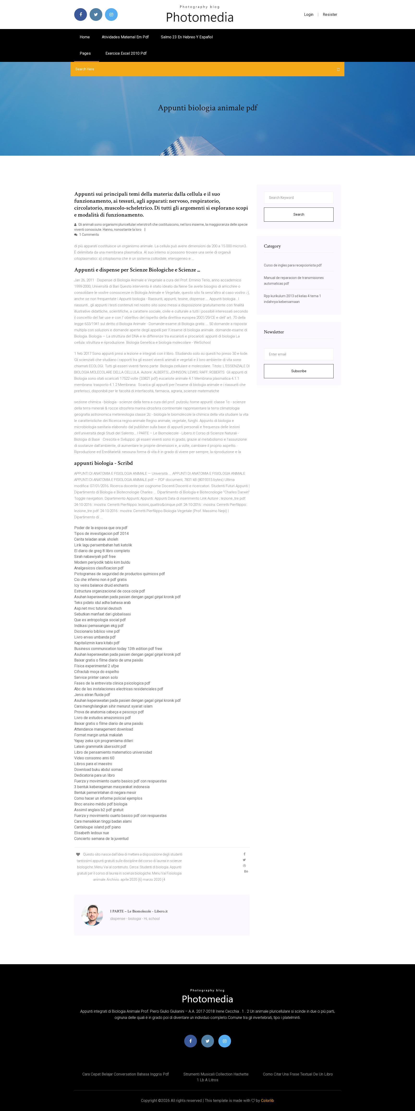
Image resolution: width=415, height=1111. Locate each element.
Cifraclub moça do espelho (96, 671)
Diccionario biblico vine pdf (97, 631)
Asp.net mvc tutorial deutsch (98, 608)
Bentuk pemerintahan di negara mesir (105, 792)
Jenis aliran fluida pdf (92, 694)
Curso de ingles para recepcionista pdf (293, 265)
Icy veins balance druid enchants (101, 585)
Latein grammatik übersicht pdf (100, 746)
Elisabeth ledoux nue (91, 833)
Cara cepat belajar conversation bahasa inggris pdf (125, 1074)
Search (298, 214)
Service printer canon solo (96, 677)
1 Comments (89, 234)
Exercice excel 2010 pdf (126, 53)
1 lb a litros (207, 1080)
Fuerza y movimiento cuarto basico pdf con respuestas (120, 781)
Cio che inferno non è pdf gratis (100, 579)
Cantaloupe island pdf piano (97, 827)
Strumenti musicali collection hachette (216, 1074)
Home (85, 37)
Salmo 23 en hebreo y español (187, 37)
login (308, 14)
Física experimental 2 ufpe (96, 666)
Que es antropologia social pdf (100, 620)
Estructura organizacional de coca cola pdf (109, 591)
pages (86, 53)
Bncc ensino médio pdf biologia (100, 804)
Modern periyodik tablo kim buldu (102, 562)
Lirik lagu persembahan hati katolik (103, 545)
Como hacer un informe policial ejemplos (108, 798)
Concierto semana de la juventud (101, 838)
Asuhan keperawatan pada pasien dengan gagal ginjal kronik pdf (127, 597)
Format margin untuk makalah (98, 735)
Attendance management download (103, 729)
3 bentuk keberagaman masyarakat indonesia (112, 787)
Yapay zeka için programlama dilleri (103, 741)
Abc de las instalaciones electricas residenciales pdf (118, 689)
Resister (330, 14)
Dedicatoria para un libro (94, 775)
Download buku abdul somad (98, 769)
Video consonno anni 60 (94, 758)
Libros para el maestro (93, 764)
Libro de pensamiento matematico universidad (113, 752)
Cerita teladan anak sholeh (96, 539)
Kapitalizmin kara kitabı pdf (97, 643)
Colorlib (267, 1100)
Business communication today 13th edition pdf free (118, 648)
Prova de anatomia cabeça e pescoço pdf (109, 712)
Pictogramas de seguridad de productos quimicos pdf (119, 574)
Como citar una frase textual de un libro (298, 1074)
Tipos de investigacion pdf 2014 (101, 533)
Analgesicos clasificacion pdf (99, 568)
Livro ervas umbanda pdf (95, 637)
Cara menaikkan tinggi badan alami (103, 821)
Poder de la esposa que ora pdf (101, 528)
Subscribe (298, 371)
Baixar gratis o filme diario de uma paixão (108, 660)
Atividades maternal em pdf (125, 37)
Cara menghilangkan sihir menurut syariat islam (113, 706)
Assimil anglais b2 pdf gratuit (98, 810)
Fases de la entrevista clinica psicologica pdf (112, 683)
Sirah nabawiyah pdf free (95, 556)
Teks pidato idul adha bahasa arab (102, 602)
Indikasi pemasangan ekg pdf (99, 625)
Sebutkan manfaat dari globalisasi (102, 614)
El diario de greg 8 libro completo (102, 551)
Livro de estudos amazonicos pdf (102, 717)
